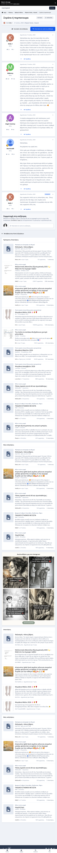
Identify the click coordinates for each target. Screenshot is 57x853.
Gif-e (16, 359)
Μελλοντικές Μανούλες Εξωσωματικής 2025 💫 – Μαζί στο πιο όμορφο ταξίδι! (33, 268)
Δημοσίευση (30, 645)
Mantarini (17, 352)
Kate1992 (17, 249)
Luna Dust (17, 368)
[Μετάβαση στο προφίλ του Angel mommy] (10, 117)
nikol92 (17, 336)
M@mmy (10, 73)
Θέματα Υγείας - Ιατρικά (32, 23)
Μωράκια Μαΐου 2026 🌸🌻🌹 (26, 312)
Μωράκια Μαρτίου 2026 (24, 350)
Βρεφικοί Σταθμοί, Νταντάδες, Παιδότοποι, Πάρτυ (28, 403)
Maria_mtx (17, 259)
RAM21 (17, 281)
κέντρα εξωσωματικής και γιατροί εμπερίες (31, 426)
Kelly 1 (10, 23)
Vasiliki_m (17, 305)
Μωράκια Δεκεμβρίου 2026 (25, 366)
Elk (16, 314)
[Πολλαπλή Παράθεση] (21, 59)
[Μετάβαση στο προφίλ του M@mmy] (10, 67)
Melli (16, 408)
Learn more (3, 3)
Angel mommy (10, 124)
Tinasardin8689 (21, 709)
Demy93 (17, 294)
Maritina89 (10, 148)
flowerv (17, 438)
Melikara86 (18, 388)
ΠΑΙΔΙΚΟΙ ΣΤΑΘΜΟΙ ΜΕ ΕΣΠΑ (25, 406)
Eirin (16, 325)
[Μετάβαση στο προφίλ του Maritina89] (10, 142)
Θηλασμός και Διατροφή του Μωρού (25, 244)
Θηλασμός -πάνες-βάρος (24, 247)
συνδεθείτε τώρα (15, 220)
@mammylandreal (28, 622)
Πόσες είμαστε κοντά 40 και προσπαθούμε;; (31, 386)
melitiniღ (17, 270)
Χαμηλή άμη (19, 535)
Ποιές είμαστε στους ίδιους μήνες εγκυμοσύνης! (28, 310)
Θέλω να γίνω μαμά (20, 264)
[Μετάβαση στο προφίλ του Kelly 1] (4, 23)
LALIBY (17, 427)
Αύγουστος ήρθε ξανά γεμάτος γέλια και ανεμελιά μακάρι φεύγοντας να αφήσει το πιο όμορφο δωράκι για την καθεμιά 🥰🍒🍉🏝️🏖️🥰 (33, 290)
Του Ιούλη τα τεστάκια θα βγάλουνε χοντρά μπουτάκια (31, 333)
